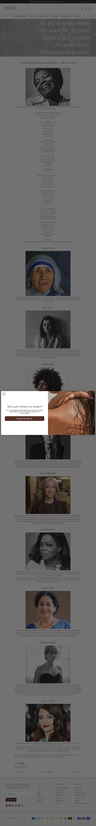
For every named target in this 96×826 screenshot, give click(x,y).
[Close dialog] (4, 394)
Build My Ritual (24, 418)
